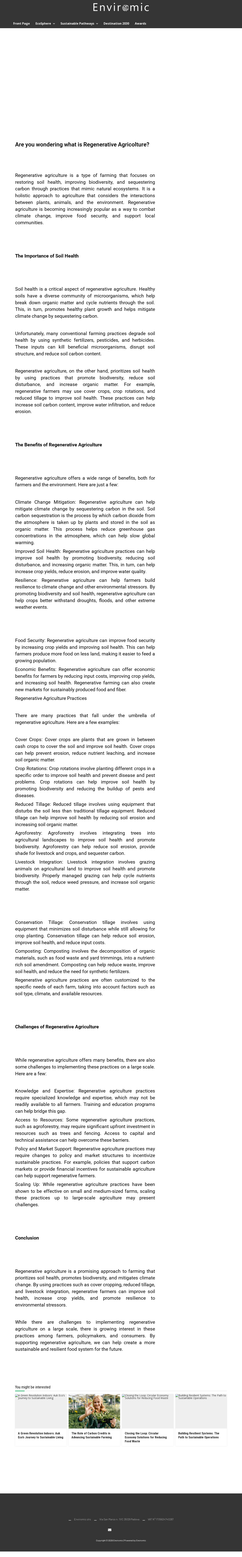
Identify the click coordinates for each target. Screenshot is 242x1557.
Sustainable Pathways (77, 23)
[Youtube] (124, 1529)
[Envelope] (109, 1529)
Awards (140, 23)
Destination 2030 (116, 23)
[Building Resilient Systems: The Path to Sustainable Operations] (201, 1411)
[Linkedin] (132, 1529)
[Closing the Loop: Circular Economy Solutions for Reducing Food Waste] (148, 1411)
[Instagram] (117, 1529)
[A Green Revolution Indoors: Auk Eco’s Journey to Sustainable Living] (41, 1411)
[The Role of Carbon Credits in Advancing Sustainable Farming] (94, 1411)
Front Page (21, 23)
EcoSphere (43, 23)
